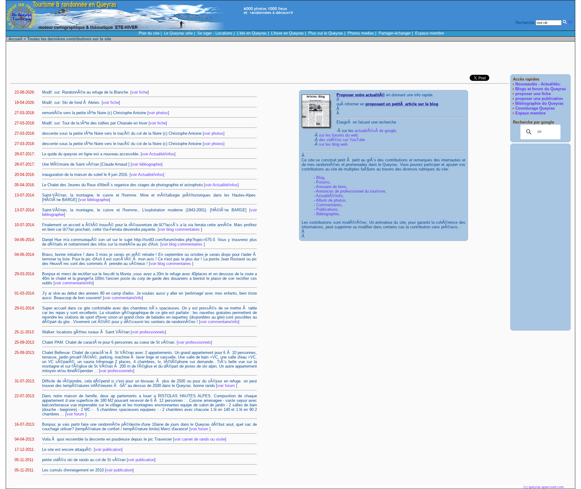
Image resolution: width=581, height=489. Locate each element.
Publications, (327, 209)
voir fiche (140, 92)
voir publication (108, 449)
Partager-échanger (395, 33)
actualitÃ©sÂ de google (375, 130)
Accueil (15, 39)
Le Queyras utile (178, 33)
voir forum (226, 385)
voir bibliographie (146, 164)
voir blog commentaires (180, 229)
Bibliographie (327, 214)
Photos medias (361, 33)
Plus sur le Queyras (325, 33)
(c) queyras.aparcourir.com (544, 487)
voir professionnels (148, 332)
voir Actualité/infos (158, 154)
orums (324, 182)
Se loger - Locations (214, 33)
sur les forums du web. (339, 135)
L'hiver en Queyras (287, 33)
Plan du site (149, 33)
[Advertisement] (460, 59)
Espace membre (429, 33)
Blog (320, 177)
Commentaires (329, 205)
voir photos (158, 113)
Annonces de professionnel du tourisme (350, 191)
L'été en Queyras (252, 33)
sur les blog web (333, 144)
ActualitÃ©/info (329, 195)
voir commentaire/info (74, 283)
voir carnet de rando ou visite (199, 439)
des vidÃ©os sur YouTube (342, 139)
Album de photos (331, 200)
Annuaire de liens (331, 186)
